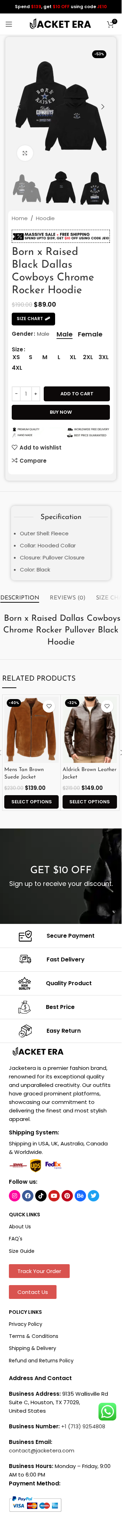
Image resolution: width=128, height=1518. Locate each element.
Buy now (61, 412)
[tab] (19, 598)
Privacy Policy (25, 1324)
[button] (19, 107)
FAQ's (15, 1238)
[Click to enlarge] (25, 153)
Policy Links (25, 1312)
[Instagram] (14, 1195)
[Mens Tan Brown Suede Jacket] (31, 730)
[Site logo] (60, 23)
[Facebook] (27, 1195)
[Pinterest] (67, 1195)
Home (20, 218)
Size (17, 349)
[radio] (65, 334)
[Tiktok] (41, 1195)
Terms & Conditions (33, 1336)
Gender (22, 333)
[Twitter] (93, 1195)
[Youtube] (54, 1195)
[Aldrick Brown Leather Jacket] (90, 730)
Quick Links (24, 1214)
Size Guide (21, 1251)
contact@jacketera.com (41, 1450)
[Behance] (80, 1195)
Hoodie (45, 218)
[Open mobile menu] (9, 24)
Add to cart (77, 393)
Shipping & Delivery (32, 1348)
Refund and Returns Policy (41, 1360)
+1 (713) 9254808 (83, 1426)
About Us (20, 1226)
